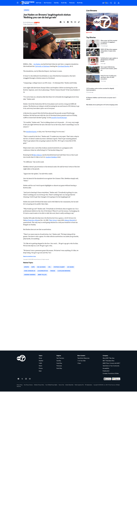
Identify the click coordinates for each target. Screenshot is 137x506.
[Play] (102, 22)
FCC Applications (88, 384)
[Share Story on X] (64, 22)
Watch (40, 365)
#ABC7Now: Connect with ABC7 (111, 363)
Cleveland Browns (64, 66)
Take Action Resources (83, 358)
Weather (41, 360)
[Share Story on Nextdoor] (71, 22)
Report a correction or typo (29, 256)
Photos (40, 368)
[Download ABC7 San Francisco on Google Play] (116, 379)
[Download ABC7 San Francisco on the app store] (107, 379)
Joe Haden (36, 64)
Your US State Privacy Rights (51, 384)
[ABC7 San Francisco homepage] (27, 3)
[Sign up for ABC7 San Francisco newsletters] (29, 378)
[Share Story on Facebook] (60, 22)
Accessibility (106, 368)
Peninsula (72, 3)
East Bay (56, 3)
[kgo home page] (21, 358)
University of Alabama (42, 66)
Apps (40, 371)
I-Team (79, 363)
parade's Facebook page (59, 117)
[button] (17, 2)
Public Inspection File (79, 384)
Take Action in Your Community (111, 365)
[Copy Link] (78, 22)
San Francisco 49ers (31, 220)
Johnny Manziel (69, 220)
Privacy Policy (20, 384)
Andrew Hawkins (51, 157)
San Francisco (47, 3)
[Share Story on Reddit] (68, 22)
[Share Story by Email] (75, 22)
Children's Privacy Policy (39, 384)
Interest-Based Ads (69, 384)
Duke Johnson (37, 155)
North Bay (80, 3)
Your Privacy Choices (28, 384)
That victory (53, 220)
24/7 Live (38, 3)
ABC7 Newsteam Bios (108, 360)
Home (40, 358)
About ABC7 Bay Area (108, 358)
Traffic (40, 363)
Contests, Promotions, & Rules (111, 373)
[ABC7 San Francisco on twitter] (22, 378)
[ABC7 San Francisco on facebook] (18, 378)
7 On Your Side (81, 360)
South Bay (64, 3)
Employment (106, 371)
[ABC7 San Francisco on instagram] (26, 378)
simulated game (31, 131)
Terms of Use (61, 384)
